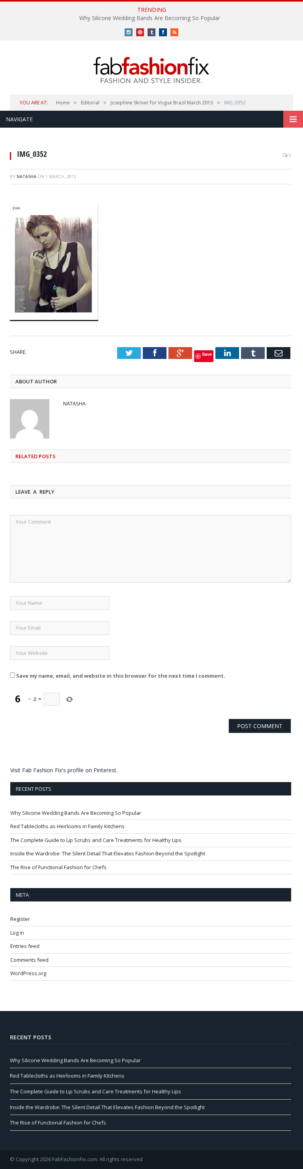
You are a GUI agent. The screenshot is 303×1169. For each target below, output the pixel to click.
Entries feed (24, 946)
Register (20, 918)
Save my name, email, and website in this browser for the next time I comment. (120, 675)
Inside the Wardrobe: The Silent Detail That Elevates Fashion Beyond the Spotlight (107, 853)
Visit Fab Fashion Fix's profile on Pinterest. (64, 770)
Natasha (26, 176)
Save (207, 354)
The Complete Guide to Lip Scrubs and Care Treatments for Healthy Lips (95, 840)
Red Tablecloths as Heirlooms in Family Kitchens (67, 826)
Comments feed (29, 959)
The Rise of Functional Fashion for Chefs (58, 867)
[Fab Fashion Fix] (151, 70)
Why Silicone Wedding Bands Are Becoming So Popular (149, 18)
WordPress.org (28, 973)
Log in (17, 932)
